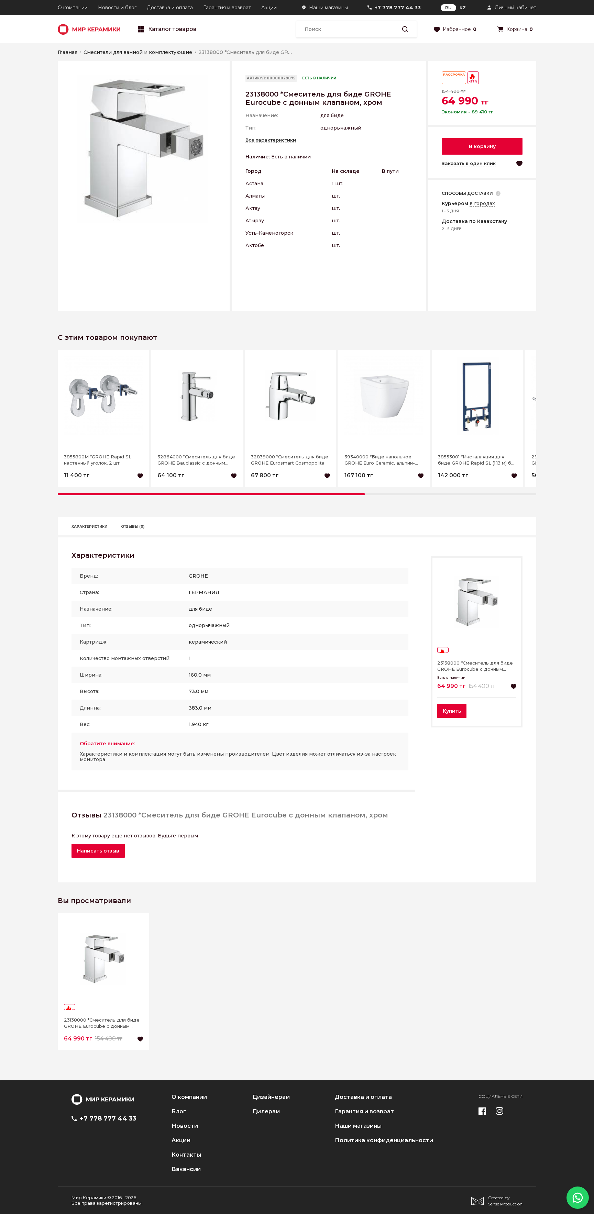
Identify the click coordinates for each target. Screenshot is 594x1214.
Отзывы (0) (132, 526)
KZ (463, 7)
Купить (452, 711)
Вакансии (186, 1169)
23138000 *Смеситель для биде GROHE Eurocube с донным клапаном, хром (475, 666)
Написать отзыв (98, 851)
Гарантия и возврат (227, 7)
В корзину (482, 146)
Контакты (186, 1155)
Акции (269, 7)
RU (448, 7)
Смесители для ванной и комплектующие (138, 52)
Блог (179, 1112)
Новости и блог (117, 7)
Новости (185, 1126)
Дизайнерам (271, 1097)
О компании (73, 7)
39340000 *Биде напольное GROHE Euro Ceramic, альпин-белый (379, 460)
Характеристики (89, 526)
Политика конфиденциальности (384, 1140)
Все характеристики (270, 140)
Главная (67, 52)
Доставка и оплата (170, 7)
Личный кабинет (515, 7)
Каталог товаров (172, 29)
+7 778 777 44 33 (398, 7)
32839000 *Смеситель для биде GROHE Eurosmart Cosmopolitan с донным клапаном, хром (289, 460)
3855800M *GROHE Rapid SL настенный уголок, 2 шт (97, 460)
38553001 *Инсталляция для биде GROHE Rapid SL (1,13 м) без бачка (477, 460)
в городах (482, 203)
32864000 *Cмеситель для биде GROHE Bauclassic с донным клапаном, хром (196, 460)
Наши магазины (328, 7)
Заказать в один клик (469, 163)
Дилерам (266, 1112)
